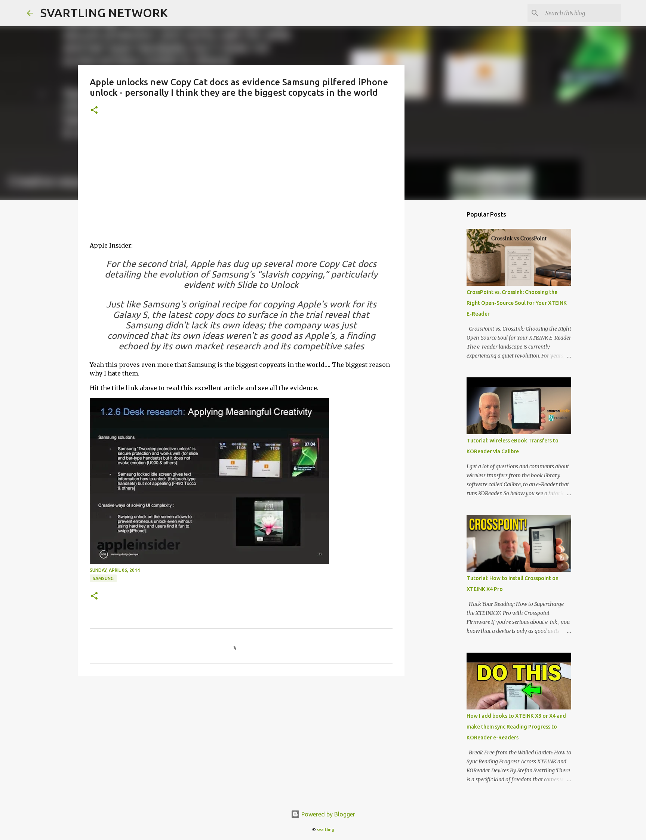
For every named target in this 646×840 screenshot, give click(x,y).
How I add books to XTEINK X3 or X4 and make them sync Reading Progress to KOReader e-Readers (516, 727)
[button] (94, 110)
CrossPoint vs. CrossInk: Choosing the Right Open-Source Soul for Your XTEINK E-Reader (517, 303)
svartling (325, 829)
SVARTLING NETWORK (104, 12)
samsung (103, 578)
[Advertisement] (241, 183)
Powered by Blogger (327, 814)
